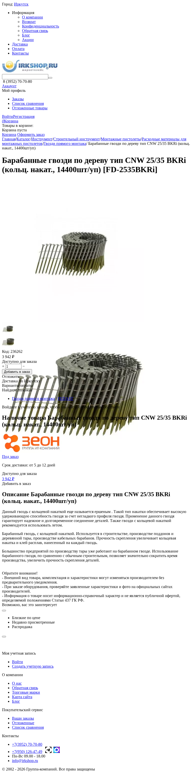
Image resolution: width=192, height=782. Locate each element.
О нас (17, 683)
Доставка (20, 44)
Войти (7, 116)
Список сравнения (28, 103)
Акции (28, 40)
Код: (6, 351)
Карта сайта (22, 697)
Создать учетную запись (33, 666)
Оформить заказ (30, 134)
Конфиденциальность (40, 26)
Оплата (18, 49)
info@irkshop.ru (25, 760)
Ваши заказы (23, 718)
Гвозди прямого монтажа (33, 398)
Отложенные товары (30, 108)
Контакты (20, 53)
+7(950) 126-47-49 (27, 751)
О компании (32, 17)
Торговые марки (26, 692)
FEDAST (65, 398)
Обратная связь (35, 31)
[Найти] (50, 78)
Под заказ (10, 456)
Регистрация (23, 116)
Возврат (29, 22)
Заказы (18, 99)
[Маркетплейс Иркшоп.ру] (30, 72)
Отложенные (23, 723)
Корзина (9, 134)
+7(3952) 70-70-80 (27, 744)
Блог (26, 35)
